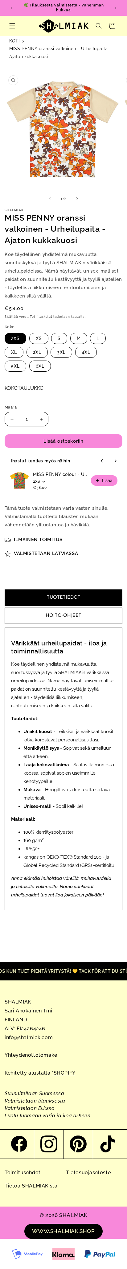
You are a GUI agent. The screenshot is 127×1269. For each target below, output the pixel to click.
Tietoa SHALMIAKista (31, 1186)
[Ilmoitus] (115, 8)
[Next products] (115, 461)
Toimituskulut (41, 316)
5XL (15, 366)
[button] (12, 26)
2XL (37, 352)
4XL (86, 352)
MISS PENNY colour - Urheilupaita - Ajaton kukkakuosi (60, 474)
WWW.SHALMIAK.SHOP (63, 1231)
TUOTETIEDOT (63, 597)
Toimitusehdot (23, 1172)
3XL (61, 352)
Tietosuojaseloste (88, 1172)
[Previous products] (102, 461)
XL (14, 352)
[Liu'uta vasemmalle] (50, 199)
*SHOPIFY (64, 1073)
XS (39, 338)
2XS (15, 338)
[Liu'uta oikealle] (77, 199)
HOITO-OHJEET (63, 615)
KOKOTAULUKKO (24, 388)
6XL (40, 366)
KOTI (14, 40)
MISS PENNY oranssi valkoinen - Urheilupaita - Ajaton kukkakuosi (60, 52)
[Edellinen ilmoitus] (11, 8)
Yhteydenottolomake (31, 1055)
